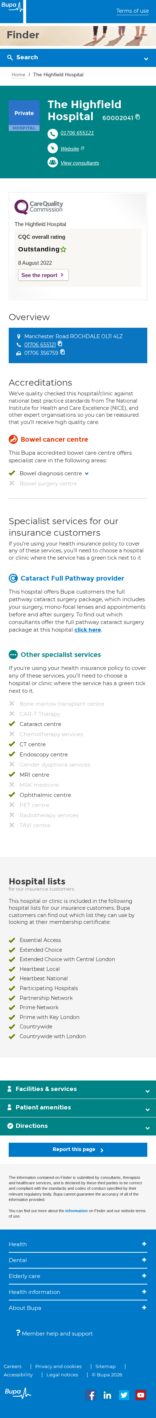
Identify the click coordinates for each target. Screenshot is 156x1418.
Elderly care (24, 1276)
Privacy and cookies (58, 1366)
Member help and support (56, 1333)
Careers (12, 1366)
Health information (34, 1291)
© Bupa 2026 (107, 1374)
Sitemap (105, 1366)
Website (70, 149)
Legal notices (62, 1374)
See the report (39, 275)
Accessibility (18, 1374)
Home (18, 74)
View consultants (80, 163)
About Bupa (25, 1307)
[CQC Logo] (39, 213)
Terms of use (132, 11)
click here (87, 630)
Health (18, 1244)
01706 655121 (77, 133)
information (76, 1211)
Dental (18, 1260)
